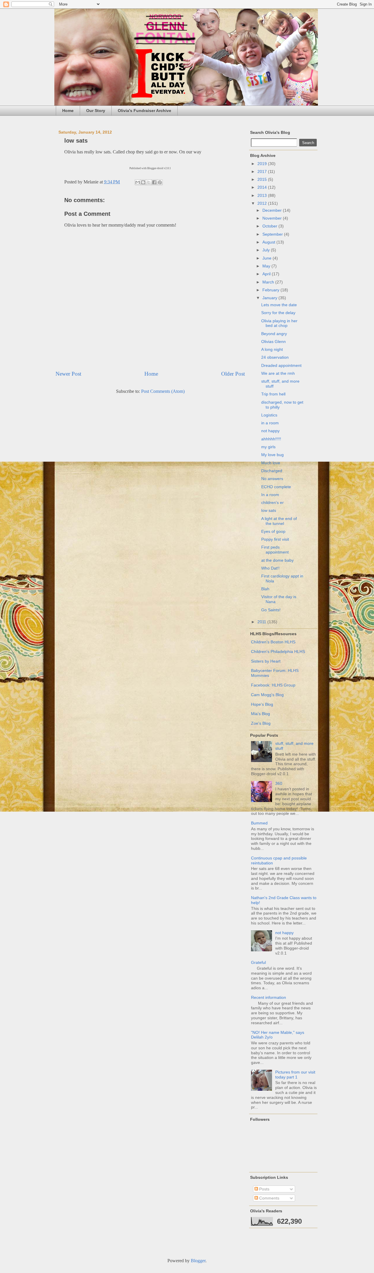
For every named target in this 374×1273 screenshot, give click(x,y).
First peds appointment (275, 549)
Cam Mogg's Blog (267, 694)
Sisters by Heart (265, 661)
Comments (268, 1198)
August (269, 242)
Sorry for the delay (278, 312)
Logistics (269, 415)
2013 (262, 195)
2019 (262, 163)
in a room (270, 423)
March (268, 282)
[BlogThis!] (143, 182)
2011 (262, 621)
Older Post (233, 374)
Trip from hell (273, 394)
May (266, 266)
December (272, 210)
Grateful (258, 962)
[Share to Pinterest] (160, 182)
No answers (272, 478)
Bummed (259, 823)
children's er (272, 502)
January (270, 297)
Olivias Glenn (273, 341)
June (267, 258)
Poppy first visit (275, 539)
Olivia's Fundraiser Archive (144, 110)
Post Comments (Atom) (163, 391)
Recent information (268, 997)
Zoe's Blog (261, 723)
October (270, 226)
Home (68, 110)
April (267, 274)
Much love (270, 462)
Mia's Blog (260, 713)
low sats (268, 510)
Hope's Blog (262, 704)
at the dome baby (277, 560)
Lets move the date (279, 304)
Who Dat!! (270, 568)
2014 (262, 187)
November (272, 218)
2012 (262, 203)
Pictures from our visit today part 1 (295, 1074)
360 (278, 783)
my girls (268, 446)
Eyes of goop (273, 531)
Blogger (198, 1260)
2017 (262, 171)
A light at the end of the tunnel (279, 521)
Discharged (271, 470)
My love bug (272, 454)
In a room (270, 494)
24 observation (275, 357)
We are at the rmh (278, 373)
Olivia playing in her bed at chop (279, 323)
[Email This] (138, 182)
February (271, 290)
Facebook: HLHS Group (273, 685)
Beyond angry (274, 333)
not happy (270, 430)
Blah (265, 588)
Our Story (95, 110)
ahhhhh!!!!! (271, 439)
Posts (263, 1189)
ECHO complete (276, 486)
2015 (262, 179)
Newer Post (68, 374)
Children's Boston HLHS (273, 642)
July (266, 250)
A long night (272, 349)
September (273, 234)
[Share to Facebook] (154, 182)
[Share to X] (149, 182)
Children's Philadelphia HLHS (278, 651)
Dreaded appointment (281, 365)
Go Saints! (270, 609)
